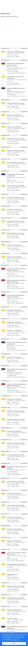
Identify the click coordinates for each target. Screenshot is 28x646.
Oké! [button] (14, 643)
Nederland (2, 16)
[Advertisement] (14, 32)
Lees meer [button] (16, 639)
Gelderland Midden (8, 16)
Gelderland (9, 56)
